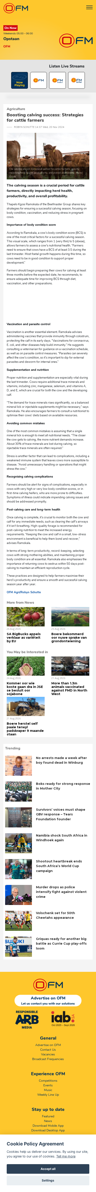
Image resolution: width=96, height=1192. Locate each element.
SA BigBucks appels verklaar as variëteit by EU (24, 637)
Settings (48, 1180)
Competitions (48, 1081)
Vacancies (48, 1054)
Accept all (48, 1169)
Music (48, 1090)
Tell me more (65, 1156)
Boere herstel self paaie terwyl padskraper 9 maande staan (25, 729)
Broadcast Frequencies (48, 1059)
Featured (48, 1116)
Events (48, 1085)
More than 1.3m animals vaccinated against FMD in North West (69, 688)
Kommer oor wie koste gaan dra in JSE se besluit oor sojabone (25, 688)
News (48, 1121)
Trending (12, 748)
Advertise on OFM (48, 1045)
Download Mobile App (48, 1126)
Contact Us (48, 1050)
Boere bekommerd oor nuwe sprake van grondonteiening (69, 637)
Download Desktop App (48, 1130)
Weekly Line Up (48, 1095)
